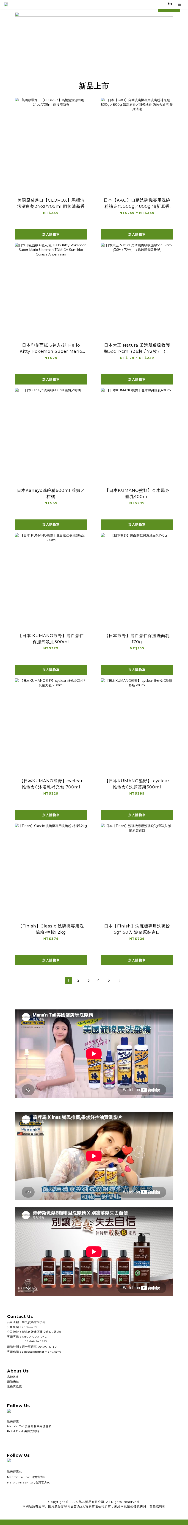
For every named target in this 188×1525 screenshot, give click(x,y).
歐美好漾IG (14, 1471)
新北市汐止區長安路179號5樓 (41, 1331)
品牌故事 (13, 1376)
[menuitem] (68, 980)
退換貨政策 (14, 1386)
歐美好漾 (13, 1421)
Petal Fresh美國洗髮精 (23, 1431)
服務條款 (13, 1381)
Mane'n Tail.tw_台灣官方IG (27, 1477)
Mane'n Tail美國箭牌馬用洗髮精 (29, 1426)
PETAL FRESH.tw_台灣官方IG (29, 1482)
